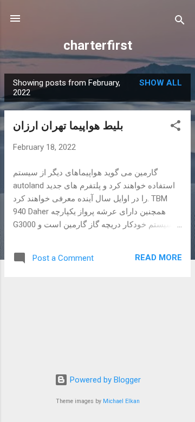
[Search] (179, 21)
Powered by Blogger (104, 380)
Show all (160, 83)
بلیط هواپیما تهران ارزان (68, 125)
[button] (175, 127)
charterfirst (97, 45)
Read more (158, 257)
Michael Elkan (121, 401)
